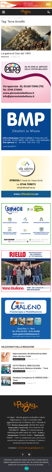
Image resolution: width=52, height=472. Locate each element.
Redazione (5, 57)
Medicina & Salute (18, 359)
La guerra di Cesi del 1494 (15, 53)
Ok (27, 468)
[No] (49, 464)
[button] (48, 12)
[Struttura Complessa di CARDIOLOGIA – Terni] (6, 381)
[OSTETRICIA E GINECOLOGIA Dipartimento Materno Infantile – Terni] (6, 369)
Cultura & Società (7, 49)
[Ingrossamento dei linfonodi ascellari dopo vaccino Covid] (6, 357)
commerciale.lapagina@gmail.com (30, 448)
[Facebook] (22, 454)
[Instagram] (29, 454)
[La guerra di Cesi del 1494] (26, 38)
